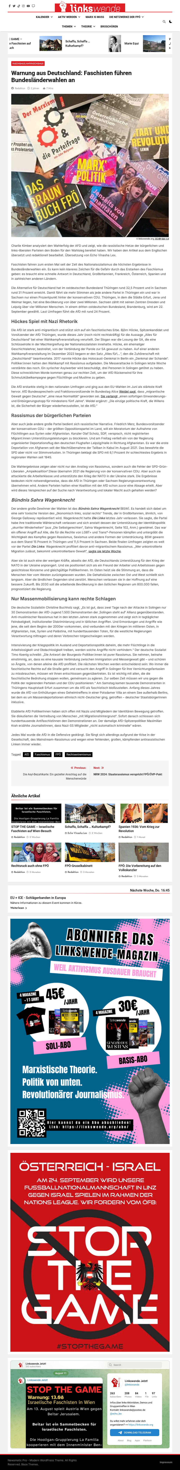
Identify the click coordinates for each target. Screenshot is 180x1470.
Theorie (86, 26)
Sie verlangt (109, 396)
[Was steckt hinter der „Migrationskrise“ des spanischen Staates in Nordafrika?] (108, 43)
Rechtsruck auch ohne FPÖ (30, 866)
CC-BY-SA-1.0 (162, 238)
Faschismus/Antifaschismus (27, 63)
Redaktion (20, 88)
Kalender (42, 17)
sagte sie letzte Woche (104, 551)
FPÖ (58, 754)
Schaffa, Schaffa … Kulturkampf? (88, 827)
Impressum (166, 1462)
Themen (67, 26)
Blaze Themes (29, 1464)
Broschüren (109, 26)
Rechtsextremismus (78, 754)
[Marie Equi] (68, 43)
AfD (26, 754)
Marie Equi (85, 43)
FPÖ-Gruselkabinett (78, 866)
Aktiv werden (67, 17)
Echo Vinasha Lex (77, 833)
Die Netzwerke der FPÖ (124, 17)
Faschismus (42, 754)
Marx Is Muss (95, 17)
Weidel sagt (127, 391)
